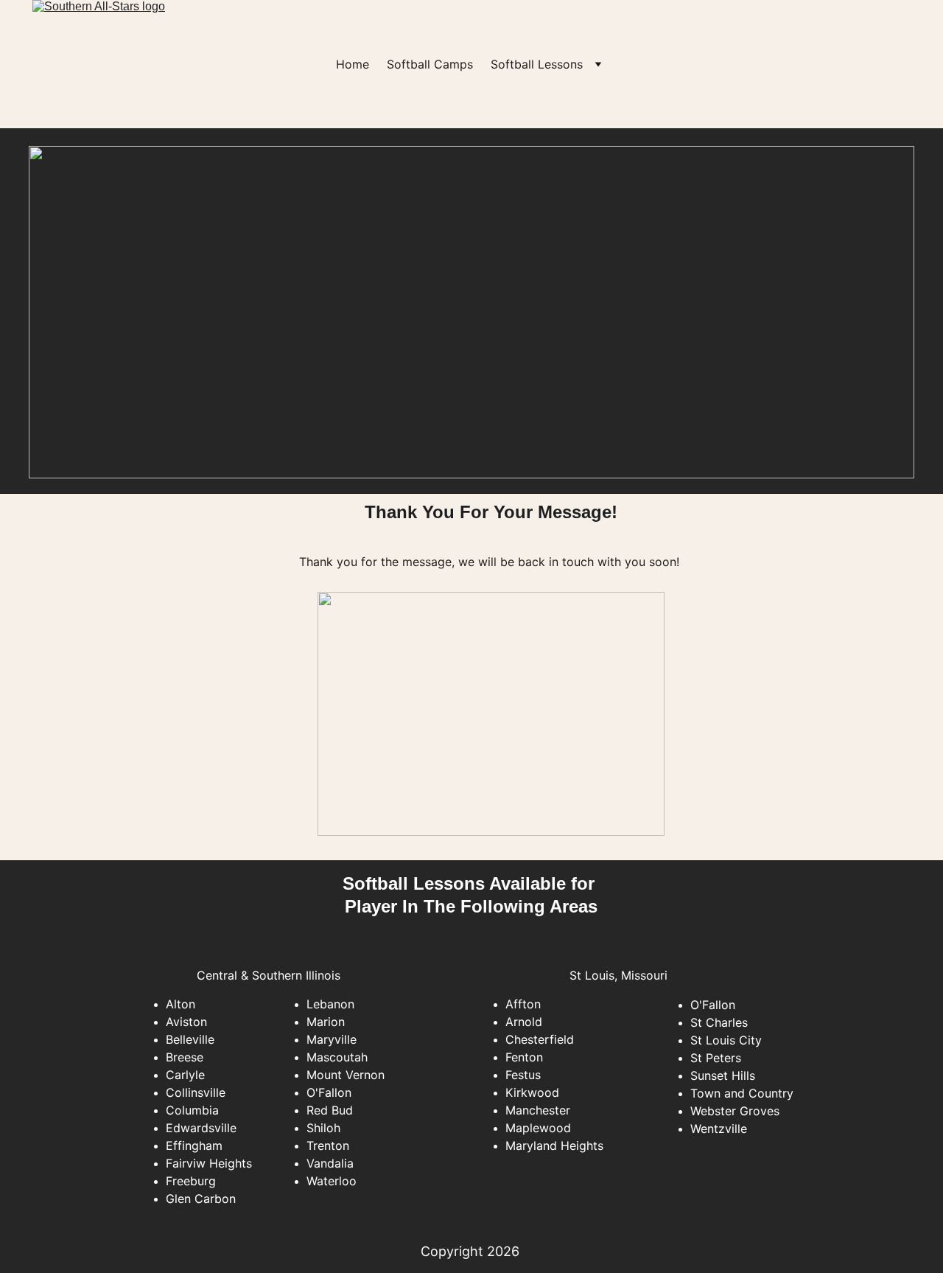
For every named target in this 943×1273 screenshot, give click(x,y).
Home (352, 64)
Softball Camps (430, 64)
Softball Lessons (537, 64)
